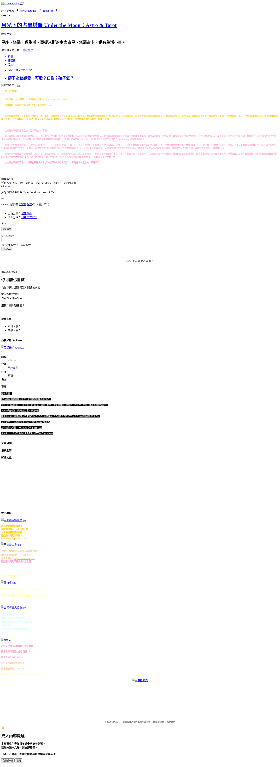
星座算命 (26, 213)
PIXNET (116, 722)
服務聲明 (171, 722)
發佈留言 (7, 249)
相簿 (10, 56)
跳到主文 (6, 34)
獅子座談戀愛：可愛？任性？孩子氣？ (41, 78)
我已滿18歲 (8, 760)
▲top (4, 223)
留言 (29, 204)
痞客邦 (22, 204)
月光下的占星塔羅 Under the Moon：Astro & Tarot (59, 25)
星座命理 (28, 50)
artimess (5, 186)
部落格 (12, 60)
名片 (10, 64)
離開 (19, 760)
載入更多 (7, 229)
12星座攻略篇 (29, 217)
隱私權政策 (158, 722)
